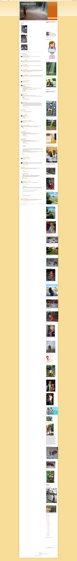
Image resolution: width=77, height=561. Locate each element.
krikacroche (24, 198)
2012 (47, 521)
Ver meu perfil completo (48, 37)
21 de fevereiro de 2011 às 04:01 (26, 82)
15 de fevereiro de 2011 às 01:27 (26, 78)
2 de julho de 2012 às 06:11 (26, 196)
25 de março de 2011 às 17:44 (26, 159)
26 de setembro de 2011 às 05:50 (26, 171)
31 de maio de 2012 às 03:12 (26, 184)
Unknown (24, 138)
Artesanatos (24, 64)
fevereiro (48, 529)
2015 (47, 518)
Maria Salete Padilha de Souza (26, 120)
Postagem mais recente (23, 203)
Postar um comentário (24, 202)
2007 (47, 535)
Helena (51, 32)
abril (47, 528)
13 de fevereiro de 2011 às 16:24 (26, 72)
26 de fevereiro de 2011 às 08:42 (26, 99)
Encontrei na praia (49, 531)
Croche (48, 530)
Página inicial (32, 203)
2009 (47, 533)
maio (48, 527)
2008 (47, 534)
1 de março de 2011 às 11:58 (26, 112)
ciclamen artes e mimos (25, 84)
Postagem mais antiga (41, 203)
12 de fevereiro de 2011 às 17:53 (26, 62)
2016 (47, 517)
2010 (47, 532)
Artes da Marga (24, 74)
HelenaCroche (28, 4)
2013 (47, 520)
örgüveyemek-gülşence (25, 80)
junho (48, 526)
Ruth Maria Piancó (25, 55)
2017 (47, 516)
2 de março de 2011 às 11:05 (26, 118)
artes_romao (24, 114)
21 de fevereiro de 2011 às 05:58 (26, 91)
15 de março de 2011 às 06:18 (26, 136)
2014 (47, 519)
